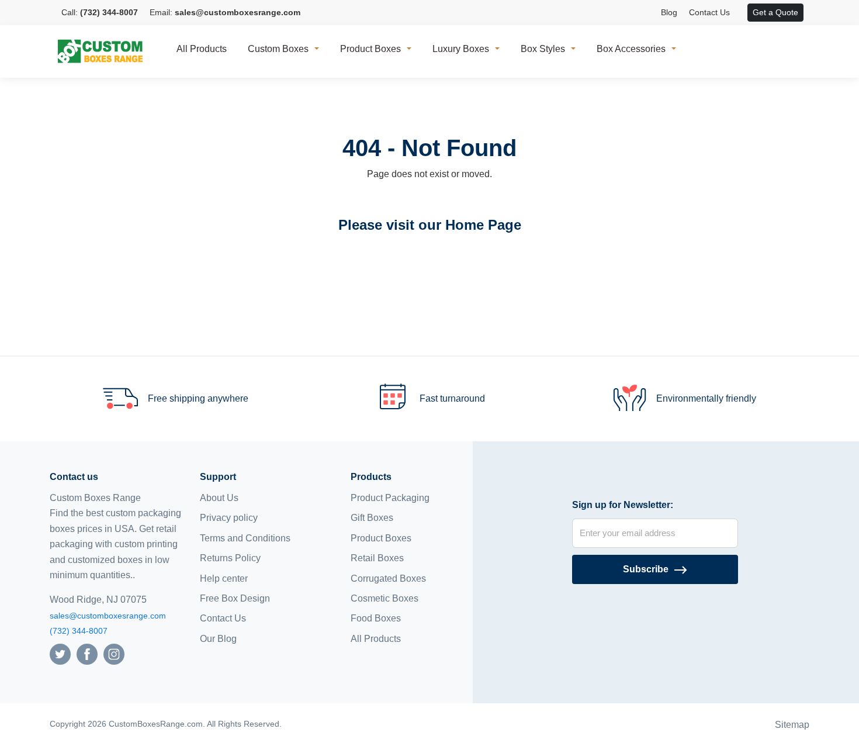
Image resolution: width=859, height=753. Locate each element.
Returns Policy (230, 558)
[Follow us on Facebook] (87, 653)
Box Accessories (631, 49)
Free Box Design (235, 598)
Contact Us (709, 12)
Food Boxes (376, 618)
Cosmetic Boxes (384, 598)
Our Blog (218, 639)
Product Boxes (370, 49)
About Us (219, 498)
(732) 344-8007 (79, 630)
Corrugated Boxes (388, 578)
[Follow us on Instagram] (113, 653)
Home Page (483, 225)
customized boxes (105, 560)
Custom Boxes (278, 49)
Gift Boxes (372, 518)
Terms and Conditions (245, 538)
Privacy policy (229, 518)
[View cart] (741, 13)
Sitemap (792, 725)
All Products (201, 49)
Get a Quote (775, 12)
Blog (669, 12)
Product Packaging (390, 498)
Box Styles (543, 49)
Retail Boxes (377, 558)
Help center (224, 578)
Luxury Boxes (460, 49)
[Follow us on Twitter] (60, 653)
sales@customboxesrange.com (108, 615)
